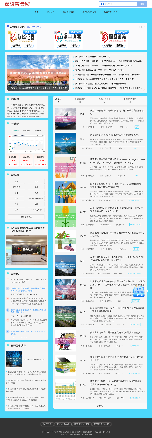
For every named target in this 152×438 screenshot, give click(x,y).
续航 (16, 181)
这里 (36, 187)
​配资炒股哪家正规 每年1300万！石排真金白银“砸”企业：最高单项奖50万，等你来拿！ (25, 398)
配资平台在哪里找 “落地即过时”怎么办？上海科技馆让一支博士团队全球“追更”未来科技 (117, 185)
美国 (36, 204)
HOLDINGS (135, 176)
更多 (141, 26)
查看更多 (100, 406)
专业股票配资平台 (36, 198)
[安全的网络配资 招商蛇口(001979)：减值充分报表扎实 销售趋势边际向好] (14, 359)
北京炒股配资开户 (134, 373)
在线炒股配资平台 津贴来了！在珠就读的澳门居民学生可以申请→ (104, 65)
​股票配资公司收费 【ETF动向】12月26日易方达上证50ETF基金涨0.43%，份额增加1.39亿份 (26, 372)
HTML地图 (106, 432)
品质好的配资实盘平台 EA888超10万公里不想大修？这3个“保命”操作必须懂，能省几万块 (117, 258)
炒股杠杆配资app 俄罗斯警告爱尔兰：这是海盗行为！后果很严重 (37, 87)
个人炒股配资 (36, 210)
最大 (36, 181)
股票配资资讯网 (89, 11)
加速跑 (136, 148)
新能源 (136, 249)
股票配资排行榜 (135, 398)
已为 (16, 204)
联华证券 (50, 11)
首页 (36, 11)
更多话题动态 (26, 216)
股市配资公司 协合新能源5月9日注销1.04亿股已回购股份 (100, 83)
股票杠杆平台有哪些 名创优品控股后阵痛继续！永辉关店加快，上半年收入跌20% (111, 87)
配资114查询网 (135, 225)
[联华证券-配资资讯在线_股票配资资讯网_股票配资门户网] (18, 4)
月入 (16, 198)
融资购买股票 (135, 324)
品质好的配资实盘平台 (134, 273)
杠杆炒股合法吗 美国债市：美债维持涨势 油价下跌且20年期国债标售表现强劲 (110, 60)
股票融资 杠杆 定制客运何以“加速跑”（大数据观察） (115, 134)
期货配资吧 (135, 301)
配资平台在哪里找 (134, 200)
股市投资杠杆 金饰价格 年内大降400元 (92, 56)
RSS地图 (98, 432)
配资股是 (16, 187)
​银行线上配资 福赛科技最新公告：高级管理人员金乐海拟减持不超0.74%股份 (26, 407)
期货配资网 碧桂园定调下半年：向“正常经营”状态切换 (99, 69)
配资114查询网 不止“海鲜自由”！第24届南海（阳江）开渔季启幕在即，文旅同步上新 (116, 209)
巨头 (16, 210)
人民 (136, 127)
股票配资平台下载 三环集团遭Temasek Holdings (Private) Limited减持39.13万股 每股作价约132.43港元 (117, 161)
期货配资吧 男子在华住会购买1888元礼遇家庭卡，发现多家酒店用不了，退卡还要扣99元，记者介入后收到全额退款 (117, 284)
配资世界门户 (135, 346)
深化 (16, 193)
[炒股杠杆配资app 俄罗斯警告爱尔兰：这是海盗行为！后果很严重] (38, 75)
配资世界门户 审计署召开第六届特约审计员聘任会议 (115, 332)
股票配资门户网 (110, 11)
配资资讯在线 (68, 11)
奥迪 (36, 193)
